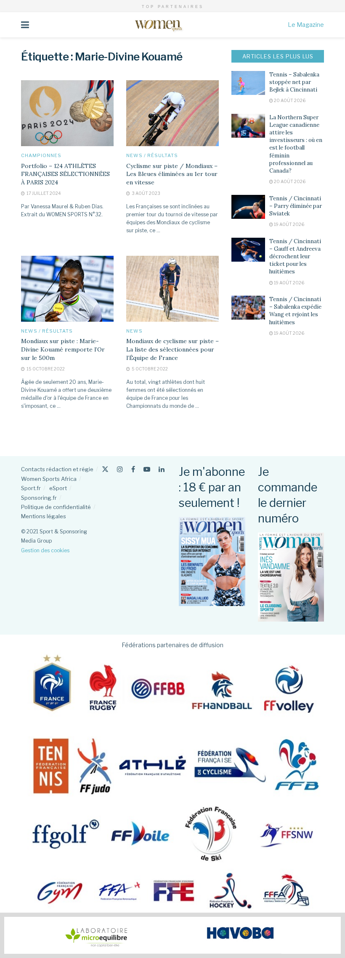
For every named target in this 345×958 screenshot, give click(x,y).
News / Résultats (152, 155)
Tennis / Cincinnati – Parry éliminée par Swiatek (295, 206)
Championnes (41, 155)
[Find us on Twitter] (105, 469)
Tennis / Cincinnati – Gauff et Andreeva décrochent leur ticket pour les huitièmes (295, 257)
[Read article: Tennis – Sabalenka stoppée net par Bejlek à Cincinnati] (248, 83)
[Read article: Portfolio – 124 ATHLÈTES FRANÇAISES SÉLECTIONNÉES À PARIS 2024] (67, 113)
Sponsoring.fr (39, 497)
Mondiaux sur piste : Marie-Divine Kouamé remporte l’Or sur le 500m (63, 349)
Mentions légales (43, 516)
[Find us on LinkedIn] (162, 469)
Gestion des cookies (45, 550)
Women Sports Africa (49, 478)
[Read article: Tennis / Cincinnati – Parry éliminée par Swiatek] (248, 207)
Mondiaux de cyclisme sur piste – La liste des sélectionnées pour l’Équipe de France (172, 349)
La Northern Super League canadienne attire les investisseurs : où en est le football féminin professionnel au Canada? (295, 144)
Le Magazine (306, 24)
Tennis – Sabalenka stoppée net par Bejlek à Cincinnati (294, 82)
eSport (58, 488)
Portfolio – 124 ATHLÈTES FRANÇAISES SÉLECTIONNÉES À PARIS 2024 (65, 174)
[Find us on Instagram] (120, 469)
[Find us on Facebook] (133, 469)
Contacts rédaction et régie (57, 469)
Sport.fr (31, 488)
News (134, 331)
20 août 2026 (289, 100)
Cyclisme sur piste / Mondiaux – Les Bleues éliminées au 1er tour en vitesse (172, 174)
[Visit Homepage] (158, 24)
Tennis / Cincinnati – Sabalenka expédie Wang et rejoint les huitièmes (295, 311)
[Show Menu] (25, 24)
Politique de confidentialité (56, 507)
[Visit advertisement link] (172, 935)
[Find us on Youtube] (146, 469)
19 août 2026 (288, 224)
